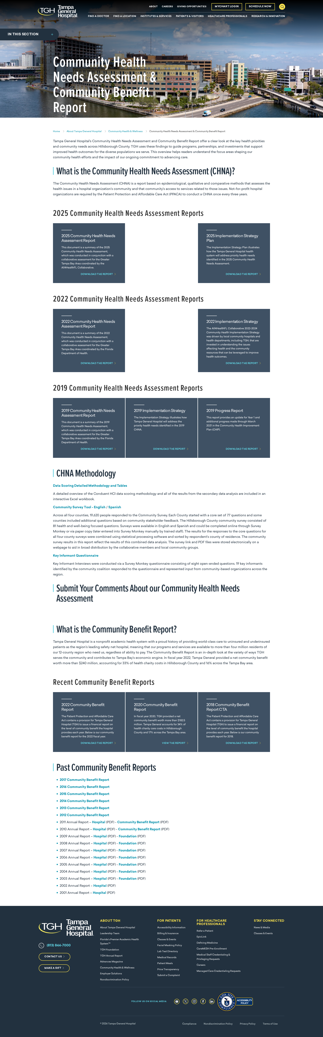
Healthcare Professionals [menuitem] (227, 16)
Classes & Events (166, 939)
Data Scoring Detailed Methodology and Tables (90, 486)
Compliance (189, 1024)
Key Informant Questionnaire (75, 555)
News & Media (262, 927)
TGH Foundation (109, 950)
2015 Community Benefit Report (84, 794)
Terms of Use (270, 1024)
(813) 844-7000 (59, 945)
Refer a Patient (205, 931)
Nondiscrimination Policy (114, 980)
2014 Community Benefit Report (84, 801)
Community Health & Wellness (117, 968)
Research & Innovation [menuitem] (268, 16)
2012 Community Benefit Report (84, 815)
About (153, 7)
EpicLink (201, 937)
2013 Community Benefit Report (84, 808)
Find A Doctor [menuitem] (98, 16)
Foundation (128, 836)
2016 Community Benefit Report (85, 787)
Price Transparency (168, 969)
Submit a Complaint (168, 975)
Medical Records (166, 957)
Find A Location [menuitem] (124, 16)
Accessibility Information (171, 927)
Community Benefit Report (138, 822)
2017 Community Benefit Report (84, 780)
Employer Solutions (111, 973)
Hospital (98, 822)
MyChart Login (227, 6)
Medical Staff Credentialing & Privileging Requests (213, 957)
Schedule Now (260, 6)
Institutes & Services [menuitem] (156, 16)
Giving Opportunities (191, 7)
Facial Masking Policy (169, 945)
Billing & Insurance (167, 933)
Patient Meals (165, 963)
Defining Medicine (207, 943)
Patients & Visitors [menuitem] (190, 16)
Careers (167, 7)
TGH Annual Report (111, 956)
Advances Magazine (111, 962)
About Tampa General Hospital (117, 927)
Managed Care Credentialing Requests (219, 971)
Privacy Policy (247, 1024)
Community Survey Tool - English (79, 507)
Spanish (114, 507)
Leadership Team (109, 933)
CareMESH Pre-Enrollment (212, 949)
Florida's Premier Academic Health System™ (119, 941)
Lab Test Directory (167, 951)
